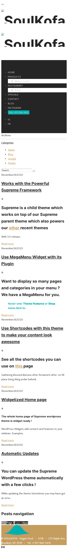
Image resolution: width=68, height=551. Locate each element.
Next (25, 522)
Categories (7, 142)
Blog (11, 103)
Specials (13, 94)
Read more (7, 243)
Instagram (14, 108)
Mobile (12, 163)
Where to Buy (22, 81)
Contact (13, 99)
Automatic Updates (20, 453)
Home (11, 72)
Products (14, 76)
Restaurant (15, 85)
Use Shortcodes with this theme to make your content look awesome (32, 335)
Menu (18, 90)
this (19, 366)
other (14, 227)
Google (12, 158)
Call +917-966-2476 (19, 112)
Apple (11, 149)
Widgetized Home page (24, 399)
